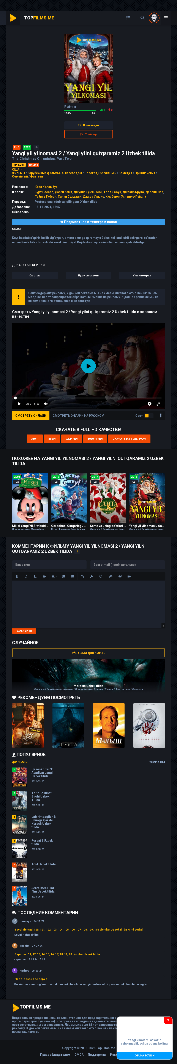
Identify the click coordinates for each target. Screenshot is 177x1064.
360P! (34, 438)
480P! (52, 438)
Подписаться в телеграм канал (90, 222)
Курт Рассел (44, 192)
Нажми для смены (90, 653)
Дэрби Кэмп (63, 192)
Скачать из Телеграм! (129, 438)
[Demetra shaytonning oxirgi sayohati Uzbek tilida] (68, 725)
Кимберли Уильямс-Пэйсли (126, 196)
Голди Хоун (112, 192)
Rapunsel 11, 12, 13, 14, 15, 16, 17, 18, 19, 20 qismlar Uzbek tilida (57, 954)
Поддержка (97, 1054)
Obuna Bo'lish (145, 1055)
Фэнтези (36, 176)
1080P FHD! (95, 438)
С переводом (72, 173)
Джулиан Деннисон (88, 192)
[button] (17, 576)
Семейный (20, 176)
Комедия (125, 173)
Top (39, 18)
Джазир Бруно (133, 192)
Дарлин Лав (154, 192)
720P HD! (72, 438)
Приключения (145, 173)
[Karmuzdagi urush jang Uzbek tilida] (28, 725)
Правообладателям (55, 1054)
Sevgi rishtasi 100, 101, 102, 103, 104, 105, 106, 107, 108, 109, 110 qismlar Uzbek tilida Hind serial (79, 929)
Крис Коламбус (46, 187)
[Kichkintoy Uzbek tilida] (109, 725)
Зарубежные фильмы (43, 173)
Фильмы (18, 173)
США (15, 169)
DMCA (79, 1054)
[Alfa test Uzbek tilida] (149, 725)
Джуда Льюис (93, 196)
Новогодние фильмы (100, 173)
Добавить (24, 630)
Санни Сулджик (69, 196)
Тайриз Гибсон (45, 196)
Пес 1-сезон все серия (31, 979)
